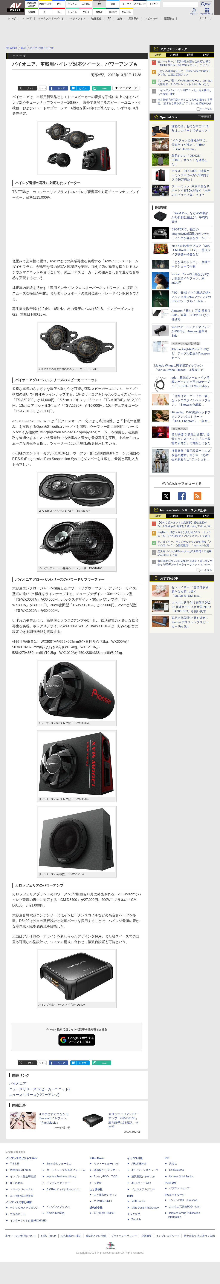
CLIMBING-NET (103, 1201)
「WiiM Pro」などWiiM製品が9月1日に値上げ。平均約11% (189, 217)
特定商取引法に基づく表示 (199, 1235)
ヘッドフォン (77, 18)
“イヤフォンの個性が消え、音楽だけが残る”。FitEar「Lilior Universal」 (190, 145)
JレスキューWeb (141, 1182)
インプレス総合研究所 (23, 1176)
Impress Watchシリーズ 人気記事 (183, 510)
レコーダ (27, 18)
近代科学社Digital (104, 1213)
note (104, 88)
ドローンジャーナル (21, 1189)
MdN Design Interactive (145, 1207)
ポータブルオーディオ (51, 18)
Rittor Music (97, 1158)
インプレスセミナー (58, 1182)
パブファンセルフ (179, 1188)
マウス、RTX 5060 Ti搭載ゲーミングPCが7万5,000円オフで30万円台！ (190, 175)
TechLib (136, 1219)
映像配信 (96, 18)
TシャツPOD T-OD (105, 1176)
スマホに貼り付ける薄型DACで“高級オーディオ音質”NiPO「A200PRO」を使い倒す (191, 607)
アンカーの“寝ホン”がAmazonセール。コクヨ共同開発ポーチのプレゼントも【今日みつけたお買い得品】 (185, 84)
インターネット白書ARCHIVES (28, 1220)
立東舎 (98, 1182)
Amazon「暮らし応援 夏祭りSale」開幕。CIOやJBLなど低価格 (191, 315)
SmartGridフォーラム (59, 1163)
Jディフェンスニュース (145, 1170)
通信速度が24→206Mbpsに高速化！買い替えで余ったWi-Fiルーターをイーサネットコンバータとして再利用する (185, 565)
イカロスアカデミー (143, 1189)
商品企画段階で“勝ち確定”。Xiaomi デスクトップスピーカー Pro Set (190, 622)
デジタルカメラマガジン (24, 1207)
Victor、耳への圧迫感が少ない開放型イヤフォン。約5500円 (190, 278)
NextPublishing (55, 1213)
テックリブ (133, 1214)
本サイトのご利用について (20, 1235)
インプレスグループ (167, 1235)
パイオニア (17, 1083)
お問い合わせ (48, 1235)
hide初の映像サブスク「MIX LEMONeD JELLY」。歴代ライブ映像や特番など (191, 250)
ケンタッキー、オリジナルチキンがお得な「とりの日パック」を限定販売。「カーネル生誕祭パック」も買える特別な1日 (184, 545)
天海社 (173, 1163)
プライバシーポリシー (124, 1235)
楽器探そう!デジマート (107, 1170)
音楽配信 (169, 18)
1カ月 (206, 54)
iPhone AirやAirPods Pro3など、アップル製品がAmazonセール (190, 353)
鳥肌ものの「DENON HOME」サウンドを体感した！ (189, 160)
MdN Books (138, 1201)
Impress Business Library (61, 1176)
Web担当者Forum (20, 1170)
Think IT (14, 1163)
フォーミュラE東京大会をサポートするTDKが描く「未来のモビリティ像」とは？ (191, 190)
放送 (119, 18)
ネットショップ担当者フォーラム (66, 1170)
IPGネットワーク (175, 1194)
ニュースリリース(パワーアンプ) (34, 1095)
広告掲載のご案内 (71, 1235)
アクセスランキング (173, 49)
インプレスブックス (58, 1206)
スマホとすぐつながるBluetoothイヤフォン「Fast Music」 (53, 1118)
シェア (61, 88)
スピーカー (151, 18)
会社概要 (146, 1235)
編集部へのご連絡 (96, 1235)
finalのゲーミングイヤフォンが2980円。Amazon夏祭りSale (190, 331)
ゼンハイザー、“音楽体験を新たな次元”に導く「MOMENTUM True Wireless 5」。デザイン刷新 (184, 65)
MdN (130, 1195)
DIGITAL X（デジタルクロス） (64, 1189)
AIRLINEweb (139, 1163)
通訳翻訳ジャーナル (143, 1176)
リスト (42, 88)
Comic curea (176, 1170)
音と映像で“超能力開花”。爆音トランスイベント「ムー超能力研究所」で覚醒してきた (191, 439)
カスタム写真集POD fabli (184, 1206)
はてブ (82, 88)
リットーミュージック (107, 1163)
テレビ (12, 18)
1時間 (157, 54)
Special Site (168, 117)
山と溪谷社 (96, 1189)
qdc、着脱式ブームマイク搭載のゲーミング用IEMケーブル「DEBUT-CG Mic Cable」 (190, 382)
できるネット (18, 1214)
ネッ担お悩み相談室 (21, 1195)
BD (109, 18)
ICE (167, 1158)
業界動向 (133, 18)
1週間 (190, 54)
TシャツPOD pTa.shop (183, 1200)
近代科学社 (96, 1207)
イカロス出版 (135, 1158)
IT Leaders (16, 1182)
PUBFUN (170, 1182)
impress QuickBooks (181, 1176)
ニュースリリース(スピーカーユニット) (39, 1089)
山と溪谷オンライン (105, 1194)
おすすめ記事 (169, 578)
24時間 (174, 54)
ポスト (30, 88)
